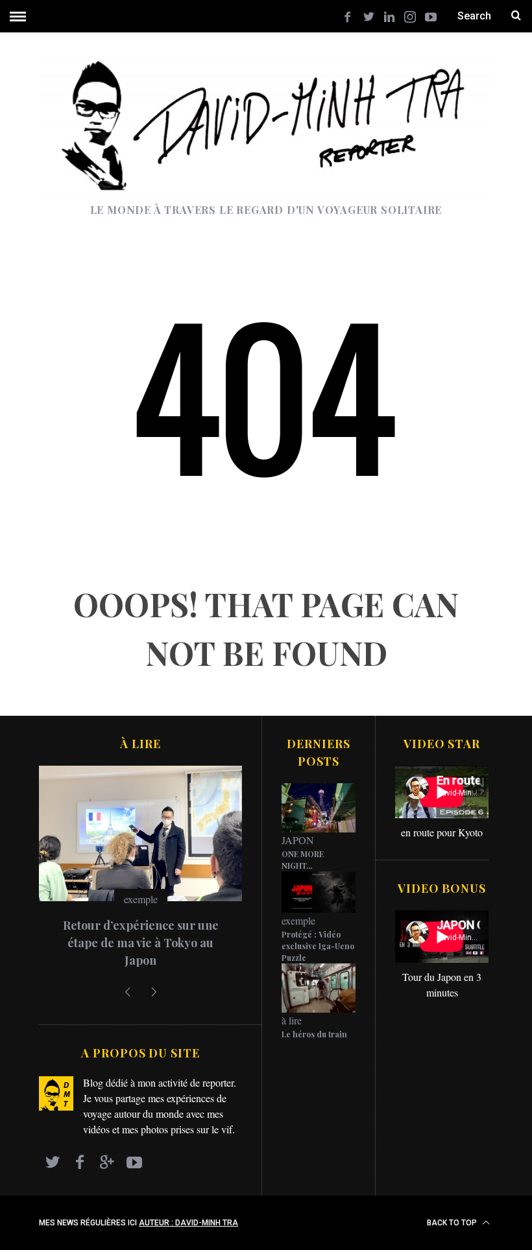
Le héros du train (314, 1034)
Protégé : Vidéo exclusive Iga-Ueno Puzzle (318, 946)
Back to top (453, 1222)
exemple (141, 899)
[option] (140, 872)
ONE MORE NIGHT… (303, 860)
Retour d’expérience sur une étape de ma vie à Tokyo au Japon (141, 942)
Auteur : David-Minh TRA (188, 1222)
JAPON (298, 840)
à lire (292, 1020)
